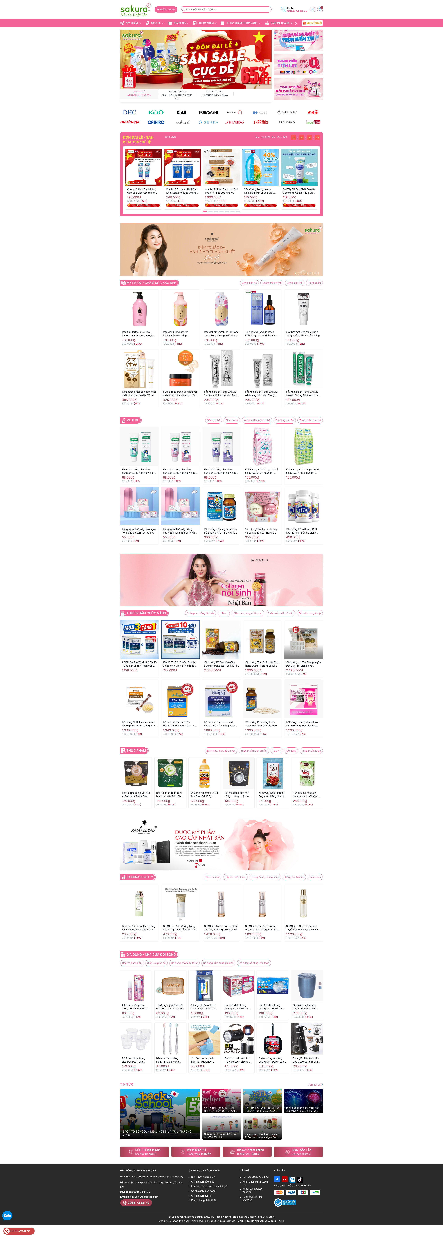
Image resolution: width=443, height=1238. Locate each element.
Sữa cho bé (213, 420)
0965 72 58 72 (297, 10)
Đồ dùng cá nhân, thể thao (254, 962)
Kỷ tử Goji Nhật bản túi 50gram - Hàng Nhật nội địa (272, 794)
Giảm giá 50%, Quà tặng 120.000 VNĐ (246, 137)
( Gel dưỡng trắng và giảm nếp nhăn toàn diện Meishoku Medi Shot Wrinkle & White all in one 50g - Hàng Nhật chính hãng (180, 393)
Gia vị (277, 750)
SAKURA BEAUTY (281, 23)
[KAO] (156, 112)
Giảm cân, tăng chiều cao (247, 613)
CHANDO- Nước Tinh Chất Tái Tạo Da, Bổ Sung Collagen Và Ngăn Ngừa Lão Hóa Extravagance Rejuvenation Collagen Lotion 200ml (221, 928)
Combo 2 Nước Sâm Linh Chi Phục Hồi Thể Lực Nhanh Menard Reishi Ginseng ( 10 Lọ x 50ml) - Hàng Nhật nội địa (221, 191)
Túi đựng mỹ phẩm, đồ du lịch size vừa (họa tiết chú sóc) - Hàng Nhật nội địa (170, 1007)
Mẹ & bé (132, 420)
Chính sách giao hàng (203, 1190)
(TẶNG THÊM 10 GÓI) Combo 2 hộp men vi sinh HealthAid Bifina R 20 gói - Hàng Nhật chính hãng (179, 664)
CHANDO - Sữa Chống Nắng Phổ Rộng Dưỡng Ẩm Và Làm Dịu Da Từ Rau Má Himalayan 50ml (179, 928)
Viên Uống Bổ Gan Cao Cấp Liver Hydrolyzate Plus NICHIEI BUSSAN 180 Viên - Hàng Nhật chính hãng (221, 664)
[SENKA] (208, 122)
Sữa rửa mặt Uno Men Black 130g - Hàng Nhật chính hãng (303, 333)
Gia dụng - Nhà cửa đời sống (151, 954)
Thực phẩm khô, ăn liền (254, 750)
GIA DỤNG (179, 23)
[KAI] (182, 112)
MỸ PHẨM (132, 23)
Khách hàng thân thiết (203, 1200)
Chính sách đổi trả (201, 1195)
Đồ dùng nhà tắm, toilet (184, 962)
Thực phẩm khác (311, 750)
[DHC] (129, 112)
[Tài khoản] (312, 9)
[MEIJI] (313, 112)
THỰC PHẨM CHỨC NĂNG (242, 23)
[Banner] (298, 40)
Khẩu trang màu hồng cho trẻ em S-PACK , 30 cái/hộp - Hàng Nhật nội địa (261, 471)
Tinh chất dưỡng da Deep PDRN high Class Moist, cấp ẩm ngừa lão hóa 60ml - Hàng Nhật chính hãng (262, 333)
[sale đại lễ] (196, 58)
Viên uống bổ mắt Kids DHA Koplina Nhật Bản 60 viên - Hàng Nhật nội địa (301, 531)
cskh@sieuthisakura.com (143, 1196)
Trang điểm (314, 282)
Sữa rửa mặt (213, 876)
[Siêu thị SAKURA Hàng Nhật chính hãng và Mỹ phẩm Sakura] (136, 10)
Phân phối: (255, 1183)
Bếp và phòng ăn (132, 962)
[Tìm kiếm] (183, 9)
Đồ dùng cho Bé (285, 420)
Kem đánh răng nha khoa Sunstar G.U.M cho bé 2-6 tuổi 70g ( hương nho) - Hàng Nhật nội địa (221, 471)
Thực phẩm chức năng (146, 613)
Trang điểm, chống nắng (265, 876)
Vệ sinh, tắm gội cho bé (257, 420)
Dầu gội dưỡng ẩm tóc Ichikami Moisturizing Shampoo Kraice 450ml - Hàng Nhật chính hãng (180, 333)
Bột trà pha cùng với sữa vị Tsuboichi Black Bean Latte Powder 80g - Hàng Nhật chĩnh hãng (136, 794)
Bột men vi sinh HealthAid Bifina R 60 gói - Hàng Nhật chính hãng (219, 724)
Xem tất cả (314, 1084)
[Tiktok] (300, 1179)
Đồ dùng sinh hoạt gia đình (218, 962)
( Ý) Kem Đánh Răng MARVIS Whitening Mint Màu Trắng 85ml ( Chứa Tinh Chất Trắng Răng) (261, 393)
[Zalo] (292, 1179)
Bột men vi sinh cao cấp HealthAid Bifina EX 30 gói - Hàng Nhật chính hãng (178, 724)
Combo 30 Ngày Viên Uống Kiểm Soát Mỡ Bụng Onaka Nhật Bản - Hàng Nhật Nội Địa (181, 191)
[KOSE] (260, 112)
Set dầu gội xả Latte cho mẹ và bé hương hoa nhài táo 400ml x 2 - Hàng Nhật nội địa (262, 531)
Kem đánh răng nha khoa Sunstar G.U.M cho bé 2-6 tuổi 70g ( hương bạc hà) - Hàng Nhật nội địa (139, 471)
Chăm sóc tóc (294, 282)
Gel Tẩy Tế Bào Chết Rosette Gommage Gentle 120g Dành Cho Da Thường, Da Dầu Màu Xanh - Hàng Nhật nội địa (299, 191)
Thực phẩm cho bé (310, 420)
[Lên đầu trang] (439, 1230)
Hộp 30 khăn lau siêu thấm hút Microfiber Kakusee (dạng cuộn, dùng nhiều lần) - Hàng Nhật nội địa (203, 1060)
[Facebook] (277, 1179)
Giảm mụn (315, 876)
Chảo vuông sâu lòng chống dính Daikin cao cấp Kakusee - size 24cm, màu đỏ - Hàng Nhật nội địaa (271, 1060)
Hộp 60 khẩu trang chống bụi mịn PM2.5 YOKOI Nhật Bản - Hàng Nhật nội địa (272, 1007)
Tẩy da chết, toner (235, 876)
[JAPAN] (313, 122)
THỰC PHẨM (206, 23)
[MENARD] (287, 112)
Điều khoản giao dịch (203, 1176)
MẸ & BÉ (155, 23)
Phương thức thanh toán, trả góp (209, 1186)
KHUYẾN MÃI (314, 22)
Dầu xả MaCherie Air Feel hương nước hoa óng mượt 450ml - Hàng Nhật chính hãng (137, 333)
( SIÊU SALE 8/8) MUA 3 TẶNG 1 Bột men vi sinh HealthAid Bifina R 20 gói (139, 664)
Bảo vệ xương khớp (310, 613)
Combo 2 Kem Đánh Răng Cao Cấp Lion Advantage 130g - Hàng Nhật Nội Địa (142, 191)
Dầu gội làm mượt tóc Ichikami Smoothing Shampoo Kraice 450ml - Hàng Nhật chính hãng (221, 333)
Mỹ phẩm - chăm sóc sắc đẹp (151, 283)
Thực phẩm (136, 750)
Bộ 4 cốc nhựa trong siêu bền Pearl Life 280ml (133, 1060)
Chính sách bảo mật (202, 1181)
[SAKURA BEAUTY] (182, 122)
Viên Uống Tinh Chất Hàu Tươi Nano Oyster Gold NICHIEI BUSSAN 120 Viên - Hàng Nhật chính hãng (262, 664)
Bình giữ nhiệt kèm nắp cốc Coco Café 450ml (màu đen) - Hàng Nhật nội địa (306, 1060)
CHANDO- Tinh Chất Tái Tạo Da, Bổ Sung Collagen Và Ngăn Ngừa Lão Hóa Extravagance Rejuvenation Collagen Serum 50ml (262, 928)
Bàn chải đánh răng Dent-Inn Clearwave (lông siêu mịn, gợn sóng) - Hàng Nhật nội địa (168, 1060)
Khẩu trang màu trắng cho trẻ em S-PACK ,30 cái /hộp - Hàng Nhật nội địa (302, 471)
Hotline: (255, 1176)
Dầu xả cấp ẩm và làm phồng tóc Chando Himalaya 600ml (138, 928)
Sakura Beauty (139, 877)
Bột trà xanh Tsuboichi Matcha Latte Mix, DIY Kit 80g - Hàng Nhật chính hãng (169, 794)
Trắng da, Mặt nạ (294, 876)
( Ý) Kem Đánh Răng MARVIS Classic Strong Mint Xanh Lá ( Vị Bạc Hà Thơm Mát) (302, 393)
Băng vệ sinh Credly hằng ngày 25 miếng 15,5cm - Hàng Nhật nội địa (180, 531)
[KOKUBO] (234, 112)
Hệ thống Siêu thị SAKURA (252, 1198)
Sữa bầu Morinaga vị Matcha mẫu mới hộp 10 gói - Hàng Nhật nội (306, 794)
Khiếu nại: (252, 1191)
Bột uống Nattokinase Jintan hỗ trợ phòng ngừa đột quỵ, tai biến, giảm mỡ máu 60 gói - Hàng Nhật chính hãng (139, 724)
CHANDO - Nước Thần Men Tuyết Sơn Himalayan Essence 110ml (303, 928)
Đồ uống (291, 750)
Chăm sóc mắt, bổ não (280, 613)
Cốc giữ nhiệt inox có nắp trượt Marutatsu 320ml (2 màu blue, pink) (305, 1007)
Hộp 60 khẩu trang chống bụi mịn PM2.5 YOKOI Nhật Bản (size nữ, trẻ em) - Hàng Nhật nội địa (238, 1007)
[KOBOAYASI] (208, 112)
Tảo (224, 613)
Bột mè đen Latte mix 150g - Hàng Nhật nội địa (237, 794)
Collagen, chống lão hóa (200, 613)
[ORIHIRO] (156, 122)
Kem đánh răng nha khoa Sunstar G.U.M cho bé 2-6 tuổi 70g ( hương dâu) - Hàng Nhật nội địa (180, 471)
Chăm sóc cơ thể (271, 282)
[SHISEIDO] (234, 122)
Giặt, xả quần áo (156, 962)
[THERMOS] (260, 122)
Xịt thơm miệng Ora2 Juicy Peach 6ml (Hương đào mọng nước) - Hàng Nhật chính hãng (136, 1007)
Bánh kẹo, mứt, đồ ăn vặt (221, 750)
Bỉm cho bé (232, 420)
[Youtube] (285, 1179)
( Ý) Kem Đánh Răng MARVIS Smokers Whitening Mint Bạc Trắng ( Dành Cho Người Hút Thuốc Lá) (220, 393)
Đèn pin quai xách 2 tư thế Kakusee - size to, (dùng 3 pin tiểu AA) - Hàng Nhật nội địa (237, 1060)
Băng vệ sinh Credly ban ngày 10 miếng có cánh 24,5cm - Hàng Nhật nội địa (139, 531)
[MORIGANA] (129, 122)
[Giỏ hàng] (320, 9)
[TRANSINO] (287, 122)
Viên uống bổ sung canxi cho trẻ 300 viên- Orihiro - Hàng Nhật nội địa (220, 531)
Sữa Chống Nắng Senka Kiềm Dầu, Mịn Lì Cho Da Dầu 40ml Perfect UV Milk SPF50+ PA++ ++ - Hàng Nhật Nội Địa (260, 191)
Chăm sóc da (249, 282)
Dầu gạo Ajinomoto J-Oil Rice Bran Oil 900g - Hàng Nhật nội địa (204, 794)
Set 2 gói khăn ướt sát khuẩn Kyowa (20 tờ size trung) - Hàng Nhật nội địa (204, 1007)
